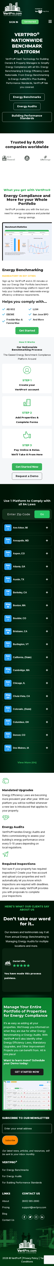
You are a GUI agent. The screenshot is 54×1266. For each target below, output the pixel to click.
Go (42, 514)
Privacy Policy (30, 1258)
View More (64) (27, 762)
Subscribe (10, 1140)
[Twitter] (30, 1217)
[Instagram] (36, 1217)
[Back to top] (46, 1194)
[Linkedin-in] (42, 1217)
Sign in (13, 22)
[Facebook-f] (24, 1217)
